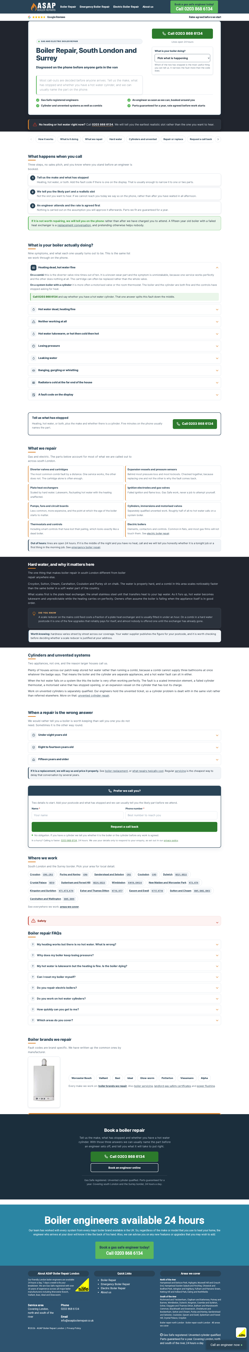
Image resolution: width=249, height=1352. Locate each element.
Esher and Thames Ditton (101, 890)
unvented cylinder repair (93, 695)
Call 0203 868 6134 (194, 7)
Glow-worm (147, 1078)
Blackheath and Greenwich (182, 1309)
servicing (180, 770)
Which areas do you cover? (52, 1020)
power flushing (206, 1086)
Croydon (41, 874)
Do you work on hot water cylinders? (59, 998)
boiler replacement (116, 770)
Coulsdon (147, 874)
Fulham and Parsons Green (207, 1289)
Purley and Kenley (74, 874)
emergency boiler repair (85, 547)
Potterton (167, 1078)
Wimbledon (127, 882)
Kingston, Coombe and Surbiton (202, 1303)
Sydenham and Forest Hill (83, 882)
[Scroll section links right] (218, 139)
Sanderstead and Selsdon (112, 874)
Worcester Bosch (81, 1078)
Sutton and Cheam (190, 890)
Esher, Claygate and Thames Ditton (176, 1306)
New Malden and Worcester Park (173, 882)
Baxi (117, 1078)
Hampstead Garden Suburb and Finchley (183, 1286)
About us (148, 6)
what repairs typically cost (147, 770)
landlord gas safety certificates (172, 1086)
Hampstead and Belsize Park (173, 1283)
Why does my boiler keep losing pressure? (63, 955)
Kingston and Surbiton (51, 890)
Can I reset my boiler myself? (54, 977)
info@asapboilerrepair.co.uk (77, 1320)
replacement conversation (74, 225)
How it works (45, 139)
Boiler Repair (68, 6)
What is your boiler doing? (170, 50)
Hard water (115, 139)
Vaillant (103, 1078)
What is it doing (69, 139)
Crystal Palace (42, 882)
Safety (41, 920)
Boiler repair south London (198, 1323)
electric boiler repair (158, 533)
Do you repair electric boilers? (54, 987)
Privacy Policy (74, 1328)
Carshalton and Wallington (52, 898)
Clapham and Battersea (198, 1300)
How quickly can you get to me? (55, 1009)
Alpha (204, 1078)
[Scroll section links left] (31, 139)
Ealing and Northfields (198, 1292)
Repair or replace (173, 139)
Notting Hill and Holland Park (173, 1292)
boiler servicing (143, 1086)
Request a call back (201, 139)
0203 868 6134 (69, 840)
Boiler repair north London (172, 1323)
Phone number (135, 808)
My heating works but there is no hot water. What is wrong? (74, 944)
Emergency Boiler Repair (95, 6)
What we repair (94, 139)
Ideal (130, 1078)
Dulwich (175, 874)
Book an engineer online (124, 1167)
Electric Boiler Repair (126, 6)
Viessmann (187, 1078)
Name (36, 808)
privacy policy (171, 840)
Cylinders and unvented (143, 139)
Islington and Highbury (183, 1289)
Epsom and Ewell (146, 890)
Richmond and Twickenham (173, 1300)
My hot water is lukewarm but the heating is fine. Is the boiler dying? (79, 966)
